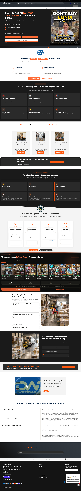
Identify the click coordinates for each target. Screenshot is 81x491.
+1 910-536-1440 (8, 474)
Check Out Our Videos (42, 468)
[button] (71, 3)
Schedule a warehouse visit (65, 241)
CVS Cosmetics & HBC (10, 262)
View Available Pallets (35, 78)
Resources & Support (34, 6)
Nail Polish (20, 262)
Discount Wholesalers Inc (8, 487)
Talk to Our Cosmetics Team (60, 289)
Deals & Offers (25, 6)
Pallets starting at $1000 (13, 37)
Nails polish (15, 262)
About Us (40, 470)
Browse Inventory (34, 250)
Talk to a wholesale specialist (32, 242)
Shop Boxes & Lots (59, 152)
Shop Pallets (40, 152)
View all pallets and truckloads (15, 242)
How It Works (41, 466)
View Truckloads (21, 152)
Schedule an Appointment (73, 0)
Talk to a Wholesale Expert (22, 40)
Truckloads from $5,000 (30, 37)
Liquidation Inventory (16, 6)
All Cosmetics (4, 262)
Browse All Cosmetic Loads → (75, 256)
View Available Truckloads (47, 78)
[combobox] (40, 3)
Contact (46, 391)
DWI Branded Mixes (6, 6)
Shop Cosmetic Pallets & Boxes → (21, 289)
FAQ (39, 471)
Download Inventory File (64, 0)
